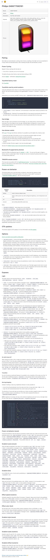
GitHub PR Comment (20, 76)
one (5, 132)
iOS (27, 152)
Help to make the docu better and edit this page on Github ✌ (15, 555)
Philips (11, 13)
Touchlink (6, 83)
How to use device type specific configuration (12, 237)
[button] (2, 2)
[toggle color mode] (37, 1)
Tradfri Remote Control (23, 162)
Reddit (7, 76)
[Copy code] (46, 99)
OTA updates (33, 229)
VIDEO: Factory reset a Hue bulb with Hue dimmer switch (21, 145)
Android (22, 152)
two (10, 132)
